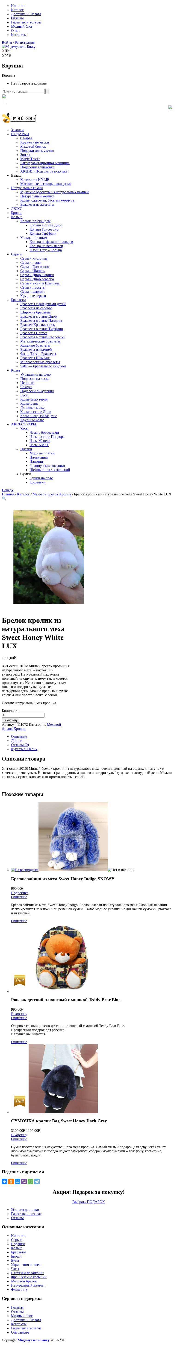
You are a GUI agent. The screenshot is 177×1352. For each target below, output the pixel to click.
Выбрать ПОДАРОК (88, 1202)
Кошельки (37, 482)
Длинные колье (32, 408)
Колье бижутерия (33, 399)
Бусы (24, 395)
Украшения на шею (35, 374)
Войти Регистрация (18, 42)
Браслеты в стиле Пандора (41, 320)
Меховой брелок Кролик (51, 494)
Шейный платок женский (50, 470)
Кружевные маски (34, 142)
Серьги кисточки (33, 258)
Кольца (16, 217)
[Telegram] (37, 1181)
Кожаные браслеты (35, 345)
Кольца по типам (33, 238)
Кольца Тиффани (43, 233)
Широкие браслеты (35, 312)
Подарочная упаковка (37, 167)
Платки (26, 449)
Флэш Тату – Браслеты (38, 354)
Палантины (39, 457)
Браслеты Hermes (33, 333)
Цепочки (27, 383)
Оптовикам (20, 1332)
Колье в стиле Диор (35, 412)
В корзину (11, 720)
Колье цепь (29, 403)
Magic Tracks (30, 159)
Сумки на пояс (41, 478)
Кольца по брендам (35, 221)
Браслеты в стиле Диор (38, 316)
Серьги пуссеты (32, 287)
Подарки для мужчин (37, 150)
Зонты (25, 155)
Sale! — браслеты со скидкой (43, 366)
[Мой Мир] (17, 1181)
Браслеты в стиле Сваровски (42, 337)
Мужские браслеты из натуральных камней (54, 192)
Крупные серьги (33, 296)
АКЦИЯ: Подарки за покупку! (44, 171)
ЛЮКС (16, 209)
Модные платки (42, 453)
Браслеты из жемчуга (37, 204)
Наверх (7, 490)
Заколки (17, 130)
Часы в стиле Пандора (47, 437)
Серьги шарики (32, 291)
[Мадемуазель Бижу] (18, 47)
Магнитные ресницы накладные (45, 184)
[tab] (93, 737)
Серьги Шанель (32, 271)
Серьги (16, 254)
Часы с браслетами (44, 432)
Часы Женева (40, 441)
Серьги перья (30, 262)
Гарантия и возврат (26, 22)
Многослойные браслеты (40, 362)
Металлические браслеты (40, 341)
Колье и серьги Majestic (38, 416)
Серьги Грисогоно (34, 267)
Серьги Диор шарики (37, 275)
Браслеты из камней (36, 349)
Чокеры (26, 387)
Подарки (18, 1244)
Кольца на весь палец (46, 246)
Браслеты (18, 300)
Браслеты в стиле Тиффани (41, 329)
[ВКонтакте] (4, 1181)
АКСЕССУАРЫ (23, 424)
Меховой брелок (33, 146)
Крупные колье (32, 420)
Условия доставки (25, 1210)
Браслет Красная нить (37, 325)
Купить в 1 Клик (24, 749)
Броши (16, 213)
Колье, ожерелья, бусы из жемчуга (47, 200)
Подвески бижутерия (37, 391)
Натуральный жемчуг (37, 196)
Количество (11, 711)
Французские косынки (47, 466)
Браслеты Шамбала (35, 358)
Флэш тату (19, 1289)
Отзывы (17, 18)
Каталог (17, 10)
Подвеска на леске (34, 378)
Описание (19, 736)
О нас (15, 30)
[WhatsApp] (30, 1181)
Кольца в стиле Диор (46, 225)
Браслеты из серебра (36, 308)
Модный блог (22, 26)
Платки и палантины (27, 1273)
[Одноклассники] (11, 1181)
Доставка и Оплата (26, 14)
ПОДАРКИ (20, 134)
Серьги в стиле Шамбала (39, 283)
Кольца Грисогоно (44, 229)
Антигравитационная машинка (45, 163)
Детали (16, 741)
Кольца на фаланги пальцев (51, 242)
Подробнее (19, 893)
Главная (8, 494)
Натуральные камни (27, 188)
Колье (15, 370)
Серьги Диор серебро (37, 279)
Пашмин (36, 461)
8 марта (26, 138)
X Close (8, 1348)
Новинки (18, 6)
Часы (24, 428)
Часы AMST (39, 445)
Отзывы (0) (20, 745)
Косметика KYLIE (34, 179)
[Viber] (24, 1181)
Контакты (19, 35)
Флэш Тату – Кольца (46, 250)
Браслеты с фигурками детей (43, 304)
